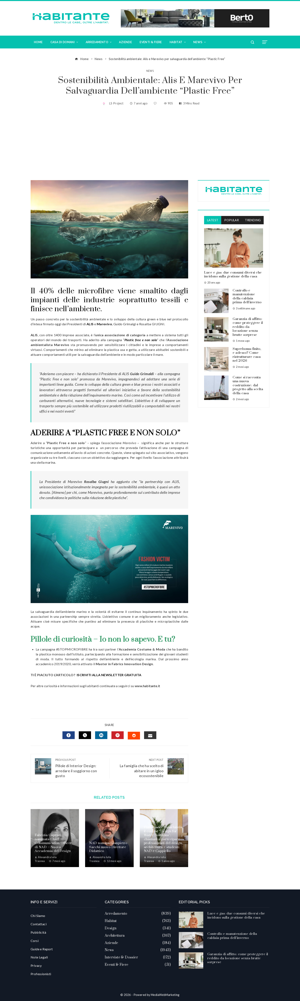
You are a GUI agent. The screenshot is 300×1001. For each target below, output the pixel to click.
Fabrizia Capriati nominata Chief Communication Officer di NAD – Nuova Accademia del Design (53, 843)
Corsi (35, 941)
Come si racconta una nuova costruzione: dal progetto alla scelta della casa (248, 385)
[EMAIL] (150, 735)
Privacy (36, 965)
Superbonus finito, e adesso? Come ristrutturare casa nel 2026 (247, 355)
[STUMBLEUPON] (134, 735)
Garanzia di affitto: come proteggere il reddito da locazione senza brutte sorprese (248, 327)
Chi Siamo (38, 916)
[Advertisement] (150, 143)
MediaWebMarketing (165, 995)
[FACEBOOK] (68, 735)
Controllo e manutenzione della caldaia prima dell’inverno (247, 296)
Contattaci (39, 924)
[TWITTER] (85, 735)
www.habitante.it (147, 686)
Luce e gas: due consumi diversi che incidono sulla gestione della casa (233, 275)
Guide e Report (42, 949)
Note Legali (39, 957)
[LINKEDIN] (101, 735)
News (150, 71)
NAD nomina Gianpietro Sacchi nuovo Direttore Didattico (108, 847)
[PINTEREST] (117, 735)
